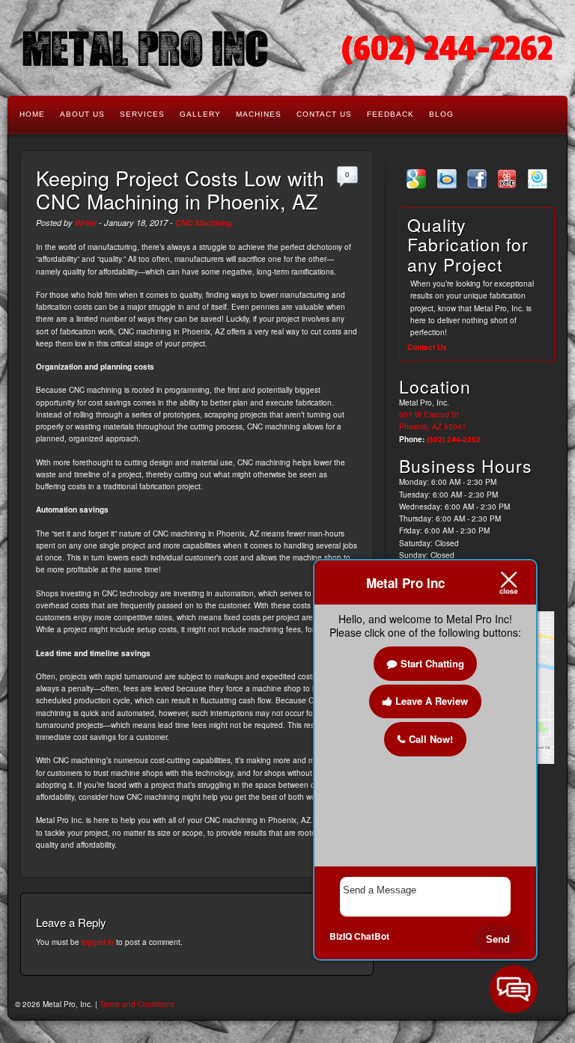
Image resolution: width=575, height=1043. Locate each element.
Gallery (200, 114)
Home (32, 114)
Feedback (390, 114)
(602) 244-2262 (447, 49)
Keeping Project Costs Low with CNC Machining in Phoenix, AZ (180, 189)
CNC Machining (203, 222)
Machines (259, 114)
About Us (82, 114)
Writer (86, 222)
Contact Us (324, 114)
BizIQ (340, 936)
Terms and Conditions (137, 1004)
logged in (98, 942)
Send (498, 939)
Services (142, 114)
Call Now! (431, 739)
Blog (441, 114)
